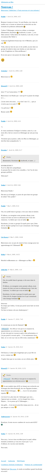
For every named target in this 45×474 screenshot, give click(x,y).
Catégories (11, 461)
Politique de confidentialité (33, 464)
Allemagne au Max (7, 2)
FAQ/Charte (21, 461)
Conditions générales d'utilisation (12, 464)
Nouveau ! (7, 7)
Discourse (13, 469)
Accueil (3, 461)
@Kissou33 (5, 329)
